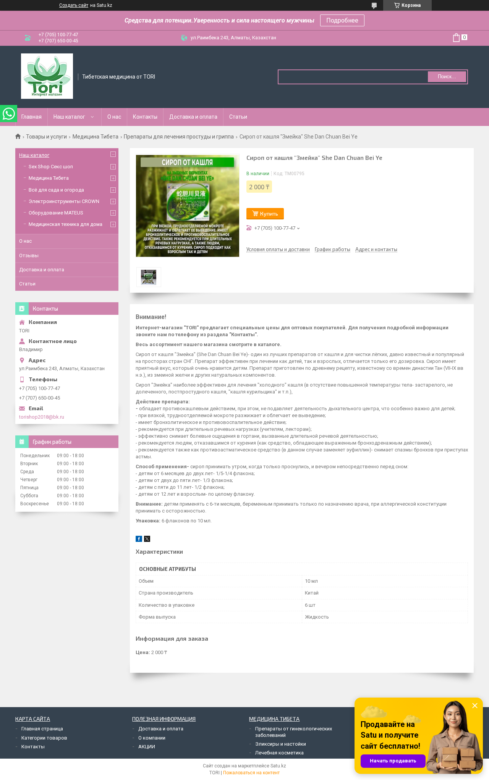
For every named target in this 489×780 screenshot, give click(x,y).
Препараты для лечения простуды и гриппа (179, 137)
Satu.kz (278, 766)
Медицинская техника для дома (65, 224)
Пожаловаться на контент (251, 772)
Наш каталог (69, 117)
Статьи (238, 117)
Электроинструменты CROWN (64, 201)
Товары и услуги (46, 137)
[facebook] (139, 540)
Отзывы (29, 255)
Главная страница (42, 729)
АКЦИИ (146, 746)
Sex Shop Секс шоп (51, 166)
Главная (31, 117)
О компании (151, 738)
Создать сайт (73, 5)
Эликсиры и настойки (280, 744)
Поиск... (447, 76)
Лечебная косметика (279, 753)
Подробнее (342, 20)
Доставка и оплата (193, 117)
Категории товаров (44, 738)
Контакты (145, 117)
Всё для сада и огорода (56, 190)
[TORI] (47, 76)
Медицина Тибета (95, 137)
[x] (147, 540)
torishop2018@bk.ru (41, 417)
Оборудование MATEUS (56, 213)
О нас (114, 117)
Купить (269, 213)
